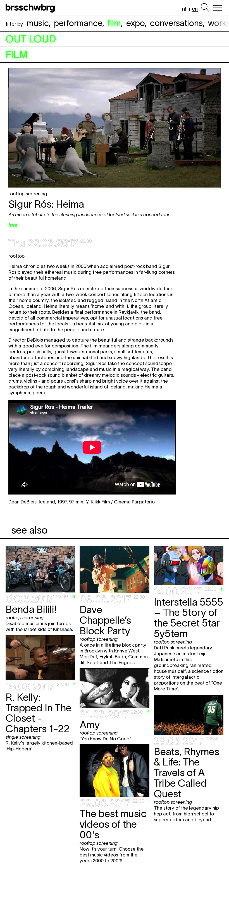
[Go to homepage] (31, 8)
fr (189, 9)
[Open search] (205, 7)
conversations (176, 23)
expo (135, 23)
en (195, 9)
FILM (17, 54)
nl (184, 9)
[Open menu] (217, 7)
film (114, 23)
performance (78, 23)
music (38, 23)
